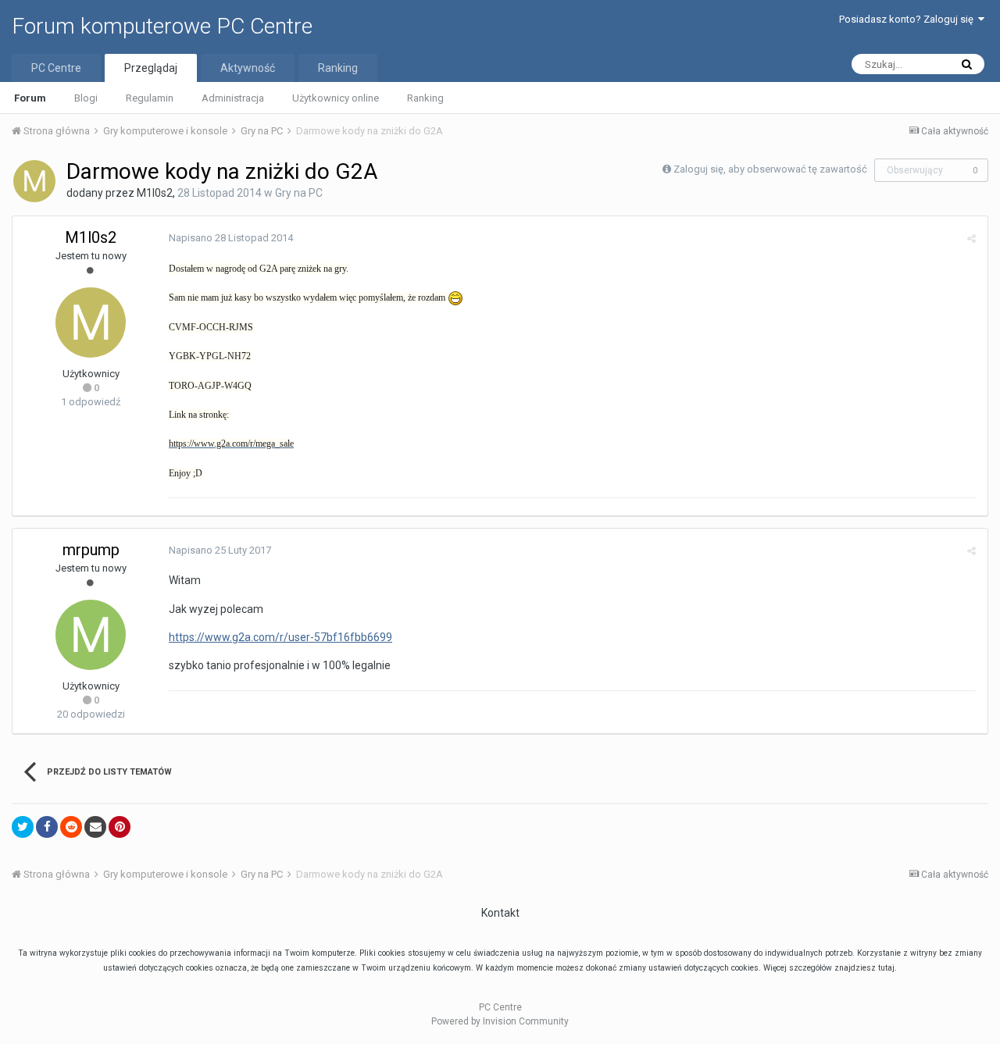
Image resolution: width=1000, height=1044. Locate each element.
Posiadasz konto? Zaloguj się (908, 19)
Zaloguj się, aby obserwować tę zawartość (770, 169)
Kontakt (500, 913)
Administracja (233, 98)
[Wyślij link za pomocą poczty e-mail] (95, 827)
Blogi (86, 98)
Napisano (231, 238)
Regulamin (149, 98)
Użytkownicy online (335, 98)
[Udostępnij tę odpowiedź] (971, 238)
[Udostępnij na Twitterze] (23, 827)
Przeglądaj (150, 68)
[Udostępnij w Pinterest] (119, 827)
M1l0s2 (155, 193)
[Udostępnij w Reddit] (71, 827)
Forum (30, 98)
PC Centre (56, 68)
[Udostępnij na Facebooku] (47, 827)
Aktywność (247, 68)
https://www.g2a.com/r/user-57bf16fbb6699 (280, 637)
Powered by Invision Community (500, 1021)
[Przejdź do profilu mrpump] (90, 635)
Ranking (425, 98)
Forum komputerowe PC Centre (162, 26)
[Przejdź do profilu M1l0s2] (34, 181)
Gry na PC (299, 193)
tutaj (886, 968)
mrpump (91, 549)
